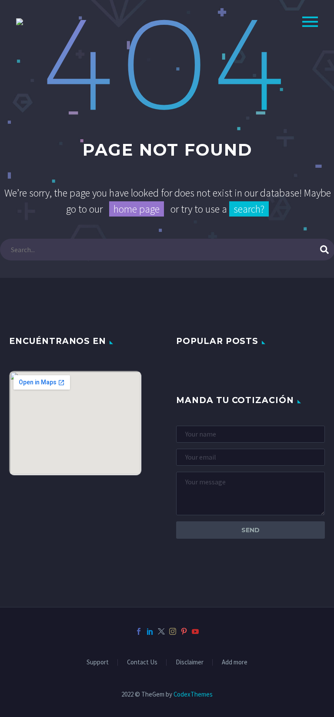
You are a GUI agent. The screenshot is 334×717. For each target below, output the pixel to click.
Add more (234, 662)
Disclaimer (190, 662)
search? (249, 209)
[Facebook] (138, 631)
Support (98, 662)
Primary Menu (310, 21)
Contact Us (142, 662)
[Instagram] (172, 631)
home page (137, 209)
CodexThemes (193, 694)
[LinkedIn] (150, 631)
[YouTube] (195, 631)
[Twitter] (161, 631)
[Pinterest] (183, 631)
